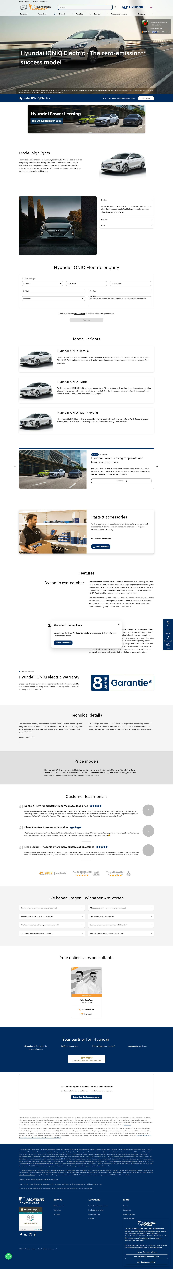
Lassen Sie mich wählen (147, 1252)
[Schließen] (118, 624)
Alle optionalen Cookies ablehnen (146, 1257)
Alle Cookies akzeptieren (146, 1262)
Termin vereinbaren (63, 643)
